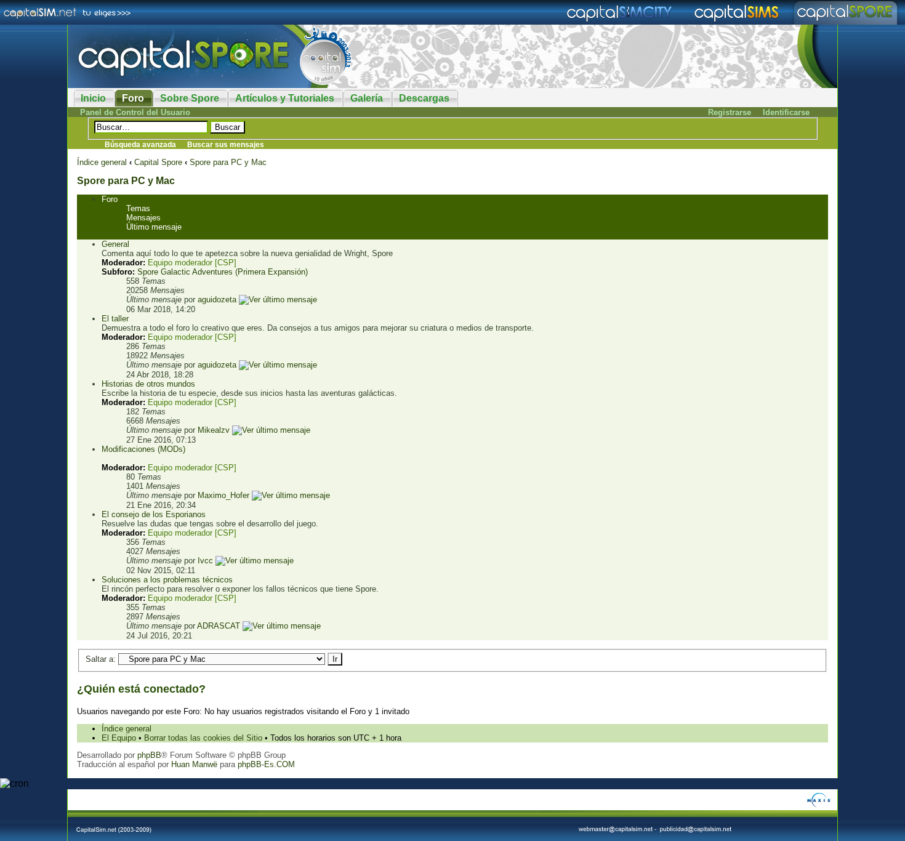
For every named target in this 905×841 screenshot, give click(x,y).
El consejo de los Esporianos (154, 514)
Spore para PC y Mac (228, 162)
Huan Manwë (194, 764)
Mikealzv (214, 430)
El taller (115, 318)
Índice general (102, 162)
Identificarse (786, 112)
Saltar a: (101, 659)
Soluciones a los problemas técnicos (167, 579)
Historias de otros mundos (148, 383)
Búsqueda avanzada (140, 144)
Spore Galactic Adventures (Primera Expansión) (222, 271)
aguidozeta (217, 299)
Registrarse (729, 112)
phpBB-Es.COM (266, 764)
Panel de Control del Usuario (135, 112)
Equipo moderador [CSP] (192, 262)
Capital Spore (158, 162)
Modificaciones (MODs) (143, 449)
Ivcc (205, 560)
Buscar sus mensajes (225, 144)
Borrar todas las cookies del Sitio (203, 737)
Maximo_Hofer (223, 495)
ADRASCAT (218, 625)
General (115, 244)
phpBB (149, 755)
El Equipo (119, 737)
